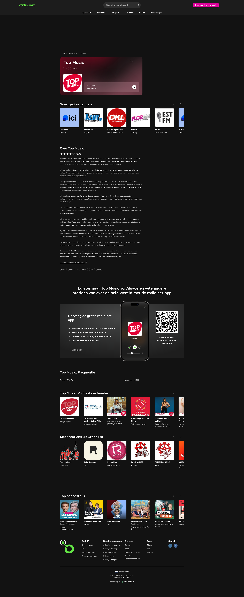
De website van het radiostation (72, 263)
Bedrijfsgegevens (110, 552)
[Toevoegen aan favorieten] (131, 62)
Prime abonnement (132, 559)
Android (150, 552)
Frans (63, 269)
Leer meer (77, 349)
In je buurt (129, 13)
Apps (127, 549)
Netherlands (123, 572)
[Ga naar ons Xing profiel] (176, 546)
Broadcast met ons (89, 556)
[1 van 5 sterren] (61, 154)
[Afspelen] (134, 87)
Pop (66, 68)
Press (84, 549)
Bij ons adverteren (89, 552)
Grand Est (72, 269)
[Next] (181, 103)
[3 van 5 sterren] (67, 154)
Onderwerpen (156, 13)
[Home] (64, 53)
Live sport (115, 13)
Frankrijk (83, 269)
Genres (142, 13)
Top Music (91, 89)
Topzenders (86, 13)
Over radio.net (87, 545)
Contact (128, 545)
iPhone (149, 545)
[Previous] (174, 103)
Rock (73, 68)
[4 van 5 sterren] (70, 154)
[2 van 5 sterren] (64, 154)
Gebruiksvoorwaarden (111, 545)
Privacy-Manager (110, 560)
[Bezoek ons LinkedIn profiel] (170, 546)
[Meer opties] (137, 61)
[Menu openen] (223, 5)
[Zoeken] (137, 5)
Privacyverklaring (110, 549)
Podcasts (101, 13)
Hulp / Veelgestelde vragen (132, 554)
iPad (148, 549)
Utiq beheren (108, 556)
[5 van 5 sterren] (73, 154)
